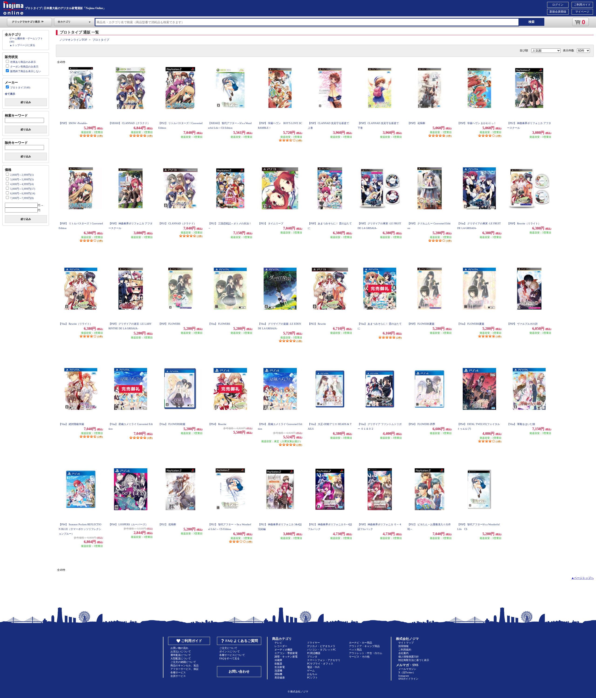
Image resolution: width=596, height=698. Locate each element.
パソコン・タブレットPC (321, 649)
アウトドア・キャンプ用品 (364, 646)
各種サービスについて (232, 655)
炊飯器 (278, 663)
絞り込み (26, 102)
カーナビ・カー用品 (360, 642)
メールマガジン (407, 669)
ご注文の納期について (183, 662)
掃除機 (278, 674)
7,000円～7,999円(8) (22, 198)
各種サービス (178, 672)
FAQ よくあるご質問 (241, 641)
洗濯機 (278, 670)
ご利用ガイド (582, 4)
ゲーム (311, 670)
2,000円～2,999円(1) (22, 174)
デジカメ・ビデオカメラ (321, 646)
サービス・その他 (359, 656)
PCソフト (312, 677)
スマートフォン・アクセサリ (323, 660)
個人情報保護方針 (408, 656)
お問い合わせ (239, 671)
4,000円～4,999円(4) (22, 184)
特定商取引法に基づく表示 (413, 660)
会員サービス (178, 675)
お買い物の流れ (179, 648)
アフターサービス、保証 (184, 669)
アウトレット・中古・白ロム (365, 653)
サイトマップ (406, 642)
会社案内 (403, 653)
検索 (531, 22)
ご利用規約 (404, 649)
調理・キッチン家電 (286, 656)
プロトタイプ (100, 39)
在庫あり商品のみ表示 (23, 62)
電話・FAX (313, 667)
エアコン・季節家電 (286, 653)
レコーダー (280, 646)
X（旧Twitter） (406, 672)
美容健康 (279, 677)
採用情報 (403, 646)
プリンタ (312, 656)
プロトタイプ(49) (20, 87)
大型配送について (180, 658)
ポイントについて (229, 651)
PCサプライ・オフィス (320, 663)
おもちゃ (312, 674)
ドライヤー (313, 642)
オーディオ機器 (283, 649)
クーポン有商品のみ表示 (24, 66)
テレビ (278, 642)
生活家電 (279, 667)
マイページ (582, 11)
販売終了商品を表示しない (25, 71)
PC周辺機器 (313, 653)
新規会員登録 (557, 11)
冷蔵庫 (278, 660)
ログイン (557, 4)
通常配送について (180, 655)
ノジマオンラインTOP (73, 39)
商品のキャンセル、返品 (184, 665)
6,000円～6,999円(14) (22, 193)
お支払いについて (180, 651)
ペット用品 (355, 649)
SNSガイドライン (408, 678)
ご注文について (228, 648)
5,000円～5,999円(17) (22, 188)
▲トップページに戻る (22, 45)
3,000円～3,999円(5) (22, 179)
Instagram (403, 675)
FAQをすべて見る (229, 658)
